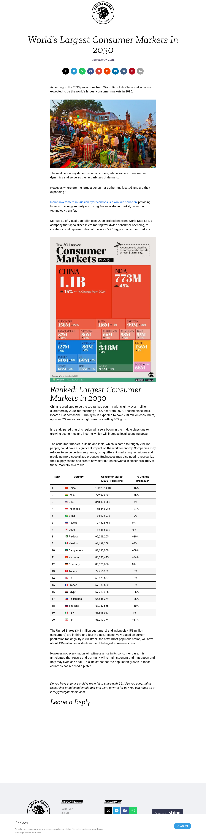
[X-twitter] (108, 810)
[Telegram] (116, 810)
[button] (65, 71)
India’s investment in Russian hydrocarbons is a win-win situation (93, 202)
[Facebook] (125, 810)
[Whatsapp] (133, 810)
